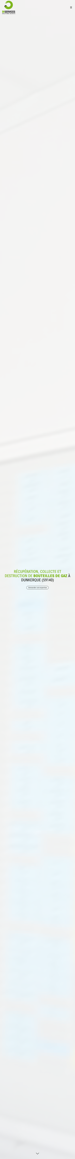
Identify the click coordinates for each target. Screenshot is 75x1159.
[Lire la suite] (37, 1153)
